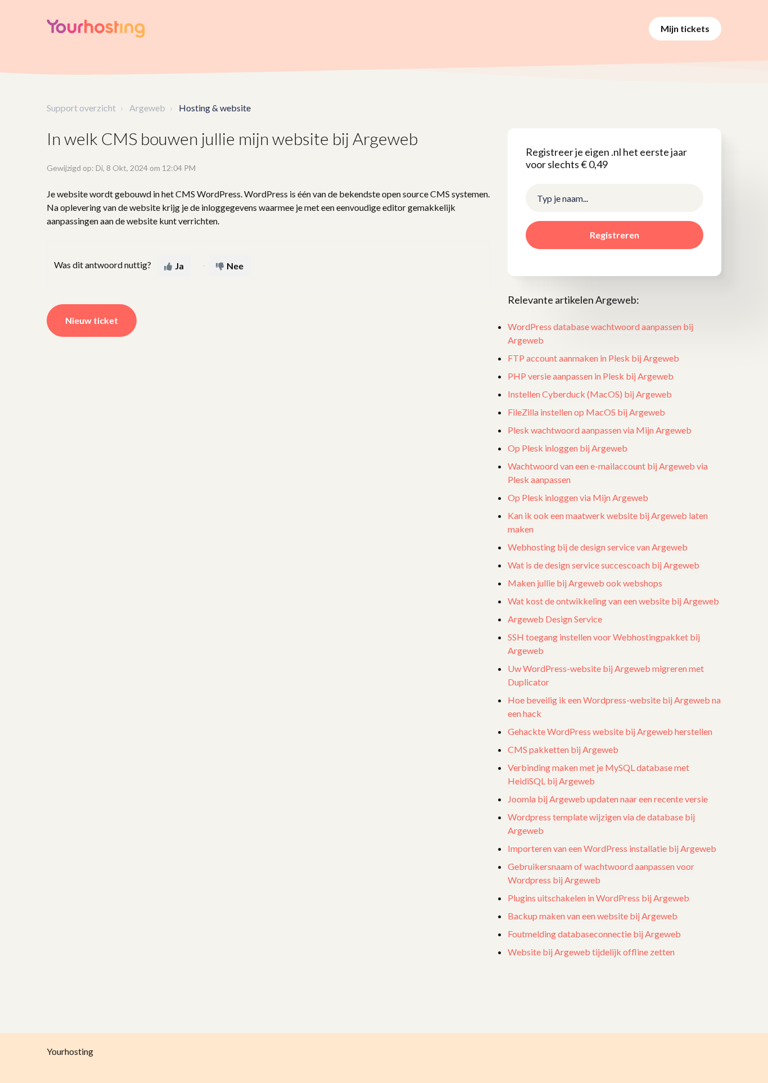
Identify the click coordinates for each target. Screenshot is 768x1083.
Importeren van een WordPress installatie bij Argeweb (612, 848)
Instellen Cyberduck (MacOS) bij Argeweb (590, 394)
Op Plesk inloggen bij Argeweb (567, 448)
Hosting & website (215, 107)
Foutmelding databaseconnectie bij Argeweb (594, 933)
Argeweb (147, 107)
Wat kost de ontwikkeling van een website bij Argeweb (613, 600)
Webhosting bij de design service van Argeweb (598, 547)
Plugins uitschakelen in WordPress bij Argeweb (598, 897)
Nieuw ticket (91, 320)
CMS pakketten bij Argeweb (563, 749)
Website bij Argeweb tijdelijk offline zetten (591, 951)
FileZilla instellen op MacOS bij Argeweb (586, 412)
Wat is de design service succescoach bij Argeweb (603, 564)
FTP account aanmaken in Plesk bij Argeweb (593, 358)
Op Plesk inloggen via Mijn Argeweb (578, 497)
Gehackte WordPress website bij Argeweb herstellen (610, 731)
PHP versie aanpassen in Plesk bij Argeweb (591, 376)
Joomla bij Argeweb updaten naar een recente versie (608, 798)
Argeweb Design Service (555, 618)
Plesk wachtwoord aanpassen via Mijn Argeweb (600, 430)
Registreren (614, 234)
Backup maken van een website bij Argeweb (592, 915)
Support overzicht (81, 107)
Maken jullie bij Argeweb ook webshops (585, 582)
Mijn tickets (685, 28)
